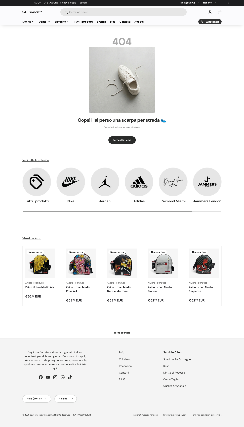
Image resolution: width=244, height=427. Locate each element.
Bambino (60, 21)
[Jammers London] (207, 182)
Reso (166, 366)
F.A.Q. (122, 379)
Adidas (139, 201)
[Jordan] (105, 182)
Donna (26, 21)
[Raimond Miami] (173, 182)
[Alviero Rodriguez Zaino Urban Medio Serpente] (204, 263)
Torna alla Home (122, 139)
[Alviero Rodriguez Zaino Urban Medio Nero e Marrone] (122, 263)
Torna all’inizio (122, 332)
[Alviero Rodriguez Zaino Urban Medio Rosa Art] (81, 263)
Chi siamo (125, 359)
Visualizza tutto (31, 238)
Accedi (139, 21)
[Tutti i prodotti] (37, 182)
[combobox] (123, 12)
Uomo (42, 21)
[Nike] (71, 182)
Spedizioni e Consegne (177, 359)
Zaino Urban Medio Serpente (201, 289)
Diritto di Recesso (174, 372)
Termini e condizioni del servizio (207, 415)
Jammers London (207, 201)
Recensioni (125, 366)
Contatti (125, 21)
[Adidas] (139, 182)
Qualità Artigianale (174, 386)
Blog (113, 21)
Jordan (105, 201)
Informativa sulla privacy (174, 415)
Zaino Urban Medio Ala (39, 287)
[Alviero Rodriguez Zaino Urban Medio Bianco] (163, 263)
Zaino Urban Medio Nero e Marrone (119, 289)
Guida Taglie (170, 379)
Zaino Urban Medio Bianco (160, 289)
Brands (101, 21)
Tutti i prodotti (83, 21)
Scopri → (85, 2)
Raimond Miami (173, 201)
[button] (219, 12)
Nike (70, 201)
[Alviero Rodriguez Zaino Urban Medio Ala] (40, 263)
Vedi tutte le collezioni (35, 160)
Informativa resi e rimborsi (145, 415)
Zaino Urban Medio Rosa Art (78, 289)
